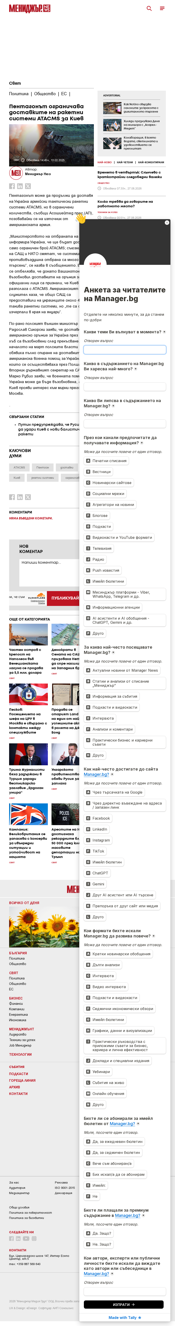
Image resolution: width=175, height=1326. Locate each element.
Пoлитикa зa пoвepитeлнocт (30, 1212)
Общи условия (19, 1207)
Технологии (20, 1054)
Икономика (17, 1020)
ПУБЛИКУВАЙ (65, 598)
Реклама (61, 1182)
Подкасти (18, 1073)
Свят (15, 83)
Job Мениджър (20, 1045)
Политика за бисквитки (26, 1217)
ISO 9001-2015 (65, 1187)
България (18, 953)
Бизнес (16, 998)
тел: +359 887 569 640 (24, 1264)
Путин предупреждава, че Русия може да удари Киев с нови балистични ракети (55, 429)
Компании (16, 1009)
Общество (17, 964)
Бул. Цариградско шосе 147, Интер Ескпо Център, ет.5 (39, 1257)
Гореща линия (22, 1080)
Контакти (18, 1093)
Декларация (63, 1193)
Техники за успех (22, 1040)
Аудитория (17, 1187)
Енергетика (18, 1014)
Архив (14, 1087)
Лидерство (17, 1034)
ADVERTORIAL (112, 96)
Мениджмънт (21, 1029)
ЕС (11, 989)
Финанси (16, 1003)
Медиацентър (19, 1193)
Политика (17, 958)
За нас (14, 1182)
